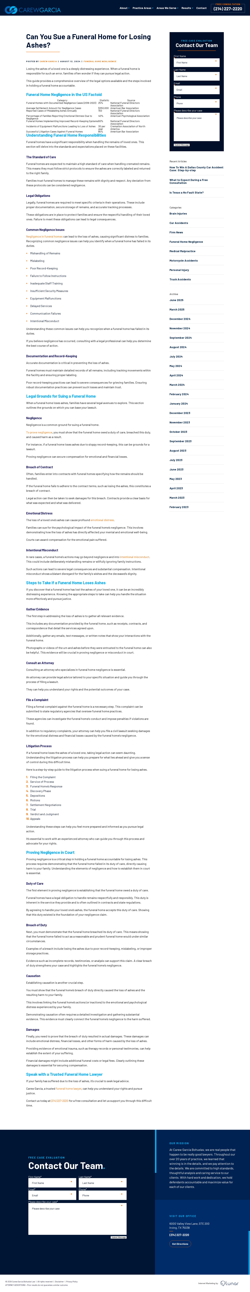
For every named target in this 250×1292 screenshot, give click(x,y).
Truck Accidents (180, 279)
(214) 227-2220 (228, 8)
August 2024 (178, 347)
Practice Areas (142, 8)
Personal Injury (179, 270)
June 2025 (176, 300)
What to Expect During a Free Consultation (189, 181)
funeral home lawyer (68, 1088)
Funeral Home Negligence (100, 61)
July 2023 (176, 460)
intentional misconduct (134, 557)
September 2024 (181, 337)
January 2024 (179, 403)
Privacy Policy (72, 1281)
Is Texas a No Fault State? (187, 192)
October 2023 (178, 431)
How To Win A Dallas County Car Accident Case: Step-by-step (197, 169)
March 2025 (177, 309)
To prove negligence (39, 432)
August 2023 (178, 450)
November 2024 (180, 328)
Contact (201, 8)
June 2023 (176, 469)
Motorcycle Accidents (184, 260)
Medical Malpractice (182, 251)
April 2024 (176, 375)
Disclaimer (59, 1281)
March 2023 (177, 497)
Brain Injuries (178, 213)
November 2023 (180, 422)
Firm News (176, 232)
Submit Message (182, 145)
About (123, 8)
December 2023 (180, 413)
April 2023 (176, 488)
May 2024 (176, 366)
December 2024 (180, 318)
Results (186, 8)
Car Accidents (179, 223)
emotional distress (102, 520)
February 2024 (179, 394)
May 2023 (176, 478)
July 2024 (176, 356)
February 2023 (179, 507)
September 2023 (181, 441)
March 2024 (177, 384)
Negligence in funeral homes (44, 236)
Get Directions (180, 1243)
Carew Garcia (48, 61)
